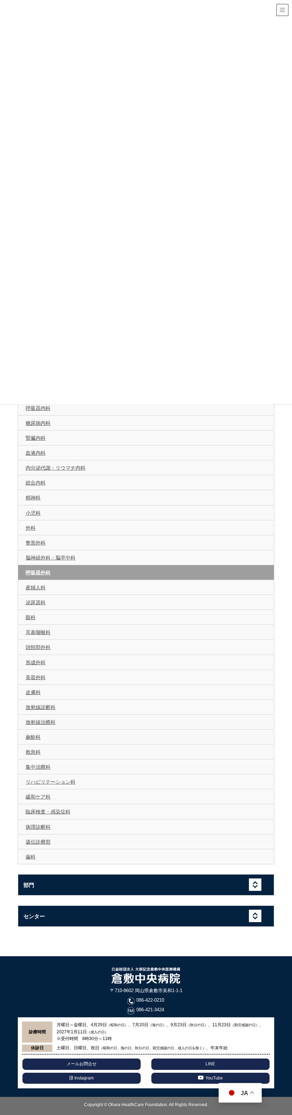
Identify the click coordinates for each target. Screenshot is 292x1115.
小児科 (33, 513)
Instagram (83, 1078)
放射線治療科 (41, 722)
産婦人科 (36, 587)
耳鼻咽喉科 (38, 632)
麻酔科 (33, 737)
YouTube (214, 1078)
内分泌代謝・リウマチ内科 (55, 468)
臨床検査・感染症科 (48, 811)
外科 (31, 528)
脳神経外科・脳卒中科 (50, 558)
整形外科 (36, 543)
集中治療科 (38, 767)
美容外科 (36, 677)
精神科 (33, 497)
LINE (210, 1063)
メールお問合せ (82, 1063)
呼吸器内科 (38, 408)
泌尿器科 (36, 602)
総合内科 (36, 483)
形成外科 (36, 662)
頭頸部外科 (38, 647)
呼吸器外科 (38, 572)
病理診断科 (38, 827)
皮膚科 (33, 692)
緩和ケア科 (38, 797)
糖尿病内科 (38, 423)
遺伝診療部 (38, 842)
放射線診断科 (41, 707)
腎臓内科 (36, 438)
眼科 (31, 617)
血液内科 (36, 453)
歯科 (31, 857)
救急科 (33, 752)
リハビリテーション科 (50, 782)
